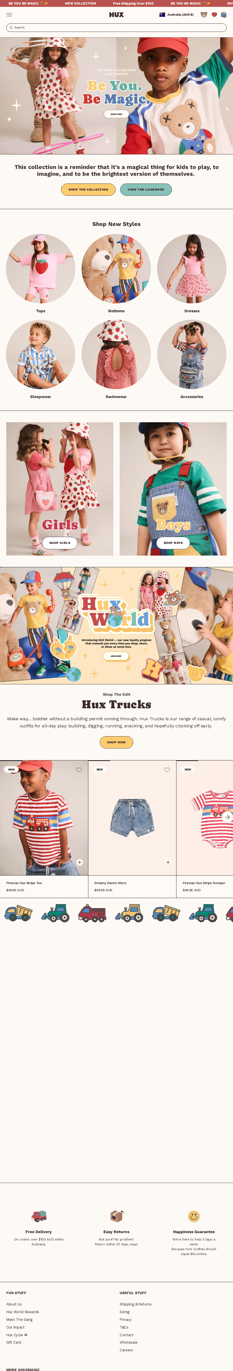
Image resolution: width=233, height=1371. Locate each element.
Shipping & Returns (136, 1304)
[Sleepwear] (40, 354)
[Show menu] (9, 14)
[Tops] (40, 268)
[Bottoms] (116, 268)
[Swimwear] (116, 354)
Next (227, 817)
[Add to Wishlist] (79, 770)
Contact (127, 1335)
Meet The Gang (19, 1319)
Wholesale (129, 1342)
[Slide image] (116, 95)
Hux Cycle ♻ (16, 1335)
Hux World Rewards (22, 1312)
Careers (126, 1350)
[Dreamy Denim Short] (132, 817)
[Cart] (224, 14)
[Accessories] (191, 354)
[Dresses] (191, 268)
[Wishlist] (214, 14)
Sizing (125, 1312)
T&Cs (124, 1327)
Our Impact (15, 1327)
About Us (14, 1304)
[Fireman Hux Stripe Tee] (44, 817)
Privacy (126, 1319)
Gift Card (13, 1342)
